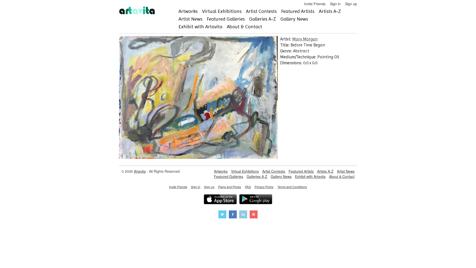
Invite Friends (315, 3)
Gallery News (294, 19)
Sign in (335, 3)
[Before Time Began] (198, 157)
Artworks (188, 11)
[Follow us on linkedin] (243, 215)
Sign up (351, 3)
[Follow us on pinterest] (254, 215)
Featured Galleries (226, 19)
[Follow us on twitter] (222, 215)
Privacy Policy (264, 187)
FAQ (248, 187)
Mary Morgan (305, 38)
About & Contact (244, 27)
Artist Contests (261, 11)
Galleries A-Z (262, 19)
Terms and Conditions (292, 187)
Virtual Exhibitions (221, 11)
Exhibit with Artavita (200, 27)
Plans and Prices (229, 187)
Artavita (140, 171)
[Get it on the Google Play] (255, 199)
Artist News (190, 19)
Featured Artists (297, 11)
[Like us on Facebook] (233, 215)
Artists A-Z (330, 11)
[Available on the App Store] (220, 199)
